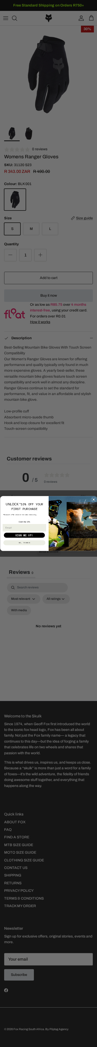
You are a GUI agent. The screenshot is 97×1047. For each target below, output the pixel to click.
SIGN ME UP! (24, 535)
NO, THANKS (24, 543)
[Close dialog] (93, 499)
